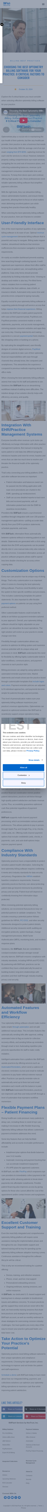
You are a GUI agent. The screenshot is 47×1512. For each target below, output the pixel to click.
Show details (34, 760)
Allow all (23, 767)
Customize (22, 775)
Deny (23, 783)
